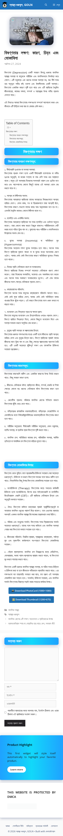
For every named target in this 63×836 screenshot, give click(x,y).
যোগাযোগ (54, 825)
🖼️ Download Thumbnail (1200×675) (31, 599)
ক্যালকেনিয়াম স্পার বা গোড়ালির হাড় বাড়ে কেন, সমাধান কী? (31, 623)
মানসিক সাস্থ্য (13, 610)
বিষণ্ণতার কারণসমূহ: (16, 138)
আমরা (8, 825)
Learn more (16, 769)
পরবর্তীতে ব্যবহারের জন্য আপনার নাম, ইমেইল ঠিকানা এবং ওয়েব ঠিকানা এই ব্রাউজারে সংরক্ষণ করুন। (33, 712)
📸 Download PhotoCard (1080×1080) (31, 590)
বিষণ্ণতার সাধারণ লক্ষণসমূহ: (19, 135)
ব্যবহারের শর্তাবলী (42, 825)
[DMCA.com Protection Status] (22, 808)
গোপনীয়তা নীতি (18, 825)
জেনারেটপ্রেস (50, 831)
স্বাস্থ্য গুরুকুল (13, 614)
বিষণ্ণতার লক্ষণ (11, 131)
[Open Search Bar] (46, 5)
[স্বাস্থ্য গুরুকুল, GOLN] (4, 5)
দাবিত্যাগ (29, 825)
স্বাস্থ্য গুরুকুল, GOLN (21, 5)
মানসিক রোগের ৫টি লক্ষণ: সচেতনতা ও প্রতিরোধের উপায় (30, 619)
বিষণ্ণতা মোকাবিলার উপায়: (19, 142)
